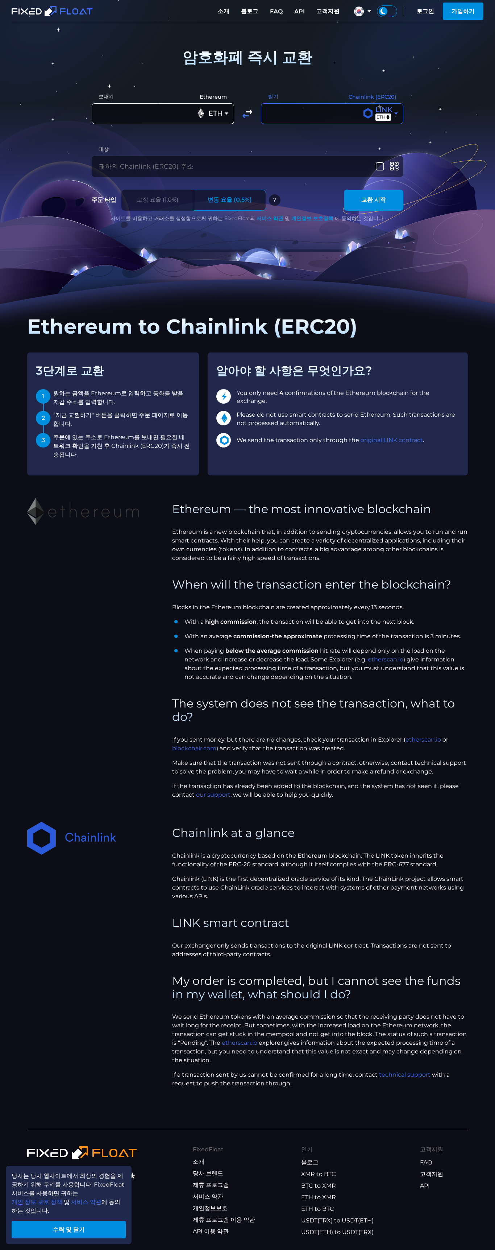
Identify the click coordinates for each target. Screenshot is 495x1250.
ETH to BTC (317, 1208)
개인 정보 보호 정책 (37, 1202)
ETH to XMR (318, 1197)
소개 (223, 11)
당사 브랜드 (208, 1173)
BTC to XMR (318, 1185)
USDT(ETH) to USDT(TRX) (337, 1232)
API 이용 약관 (211, 1231)
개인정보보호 (210, 1208)
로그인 (425, 11)
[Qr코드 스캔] (394, 166)
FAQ (276, 11)
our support (213, 794)
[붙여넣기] (380, 166)
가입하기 (463, 11)
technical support (404, 1074)
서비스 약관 (270, 218)
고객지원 (328, 11)
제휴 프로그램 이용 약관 (224, 1219)
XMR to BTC (318, 1174)
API (299, 11)
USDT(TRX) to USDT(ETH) (337, 1220)
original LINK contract (392, 440)
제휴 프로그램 (211, 1184)
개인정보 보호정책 (312, 218)
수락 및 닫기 (69, 1229)
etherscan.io (385, 659)
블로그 (249, 11)
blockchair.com (194, 748)
